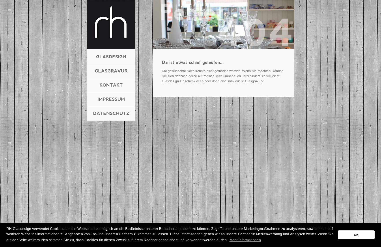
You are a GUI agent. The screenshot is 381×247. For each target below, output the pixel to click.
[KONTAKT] (111, 84)
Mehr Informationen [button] (245, 240)
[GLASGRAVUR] (111, 70)
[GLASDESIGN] (111, 56)
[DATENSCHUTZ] (111, 113)
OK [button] (356, 235)
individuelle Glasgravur (245, 81)
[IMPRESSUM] (111, 99)
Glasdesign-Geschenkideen (183, 81)
